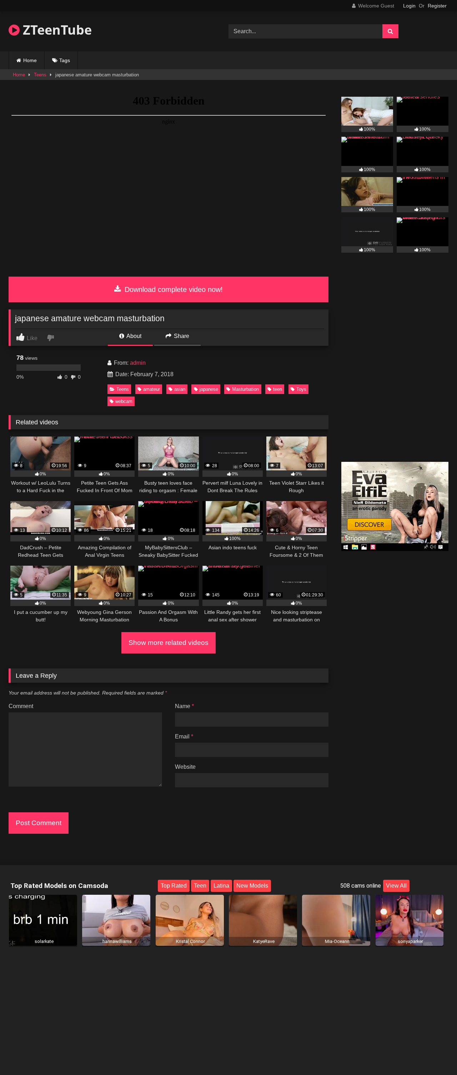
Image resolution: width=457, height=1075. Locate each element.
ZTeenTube (56, 30)
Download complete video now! (172, 289)
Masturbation (245, 389)
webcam (123, 401)
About (133, 336)
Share (180, 336)
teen (277, 389)
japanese (209, 389)
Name (184, 706)
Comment (21, 706)
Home (30, 60)
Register (437, 6)
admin (138, 363)
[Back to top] (435, 1054)
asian (179, 389)
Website (185, 767)
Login (409, 6)
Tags (64, 60)
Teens (40, 74)
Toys (301, 389)
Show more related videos (169, 642)
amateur (151, 389)
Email (184, 736)
